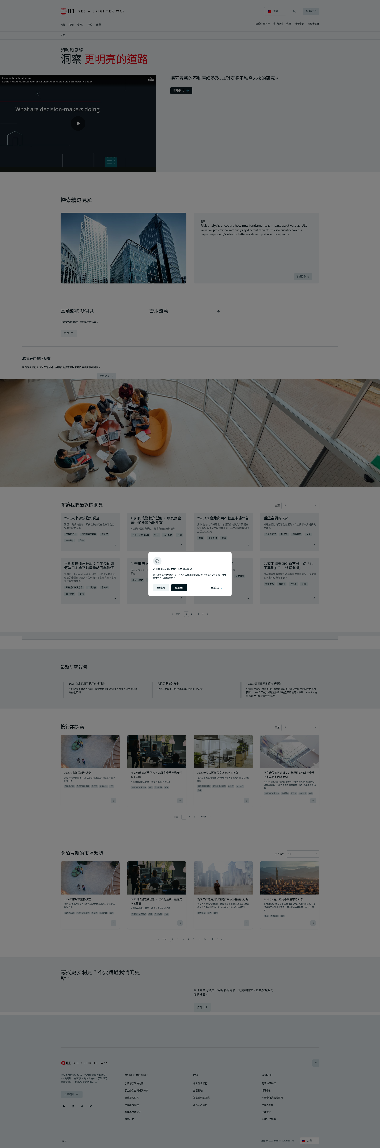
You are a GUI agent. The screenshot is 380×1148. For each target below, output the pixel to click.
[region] (190, 574)
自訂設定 (217, 588)
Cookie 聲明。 (169, 577)
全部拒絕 (161, 587)
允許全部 (179, 587)
